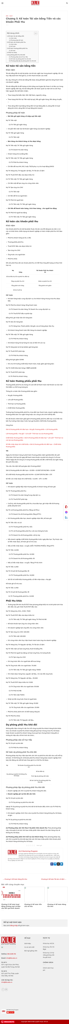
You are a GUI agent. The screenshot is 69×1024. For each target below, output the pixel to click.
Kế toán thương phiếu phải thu (18, 48)
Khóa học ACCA (48, 943)
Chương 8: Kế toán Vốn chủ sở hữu (33, 905)
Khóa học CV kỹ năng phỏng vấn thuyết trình (48, 955)
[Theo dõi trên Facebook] (3, 989)
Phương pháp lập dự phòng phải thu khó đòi (24, 61)
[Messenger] (66, 512)
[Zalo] (66, 517)
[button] (2, 3)
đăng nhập (14, 925)
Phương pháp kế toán (17, 40)
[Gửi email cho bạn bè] (58, 864)
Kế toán (13, 46)
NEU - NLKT (9, 16)
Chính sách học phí (48, 969)
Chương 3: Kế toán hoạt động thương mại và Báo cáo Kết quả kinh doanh (10, 906)
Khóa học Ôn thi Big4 (48, 948)
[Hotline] (66, 507)
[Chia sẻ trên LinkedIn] (61, 864)
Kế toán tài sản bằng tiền (16, 36)
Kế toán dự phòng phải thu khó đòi (21, 59)
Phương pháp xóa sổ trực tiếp (19, 57)
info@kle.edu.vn (11, 958)
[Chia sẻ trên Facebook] (51, 864)
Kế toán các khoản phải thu (17, 42)
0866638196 (9, 1022)
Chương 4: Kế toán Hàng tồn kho (56, 905)
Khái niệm (14, 38)
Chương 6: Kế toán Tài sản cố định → (53, 879)
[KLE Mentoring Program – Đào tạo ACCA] (35, 3)
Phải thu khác (12, 52)
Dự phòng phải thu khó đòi (16, 55)
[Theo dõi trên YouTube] (6, 989)
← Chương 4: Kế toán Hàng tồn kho (15, 879)
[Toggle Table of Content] (35, 33)
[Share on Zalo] (55, 864)
